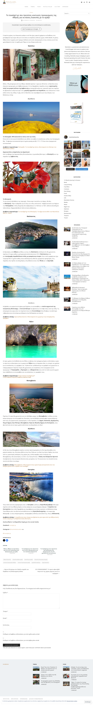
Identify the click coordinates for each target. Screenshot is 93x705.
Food (39, 6)
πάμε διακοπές (45, 562)
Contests (66, 189)
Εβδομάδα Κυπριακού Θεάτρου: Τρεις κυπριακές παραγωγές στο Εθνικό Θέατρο (79, 290)
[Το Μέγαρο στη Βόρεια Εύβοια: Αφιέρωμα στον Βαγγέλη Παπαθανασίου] (67, 299)
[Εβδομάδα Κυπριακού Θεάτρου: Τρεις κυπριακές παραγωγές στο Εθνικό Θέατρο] (67, 289)
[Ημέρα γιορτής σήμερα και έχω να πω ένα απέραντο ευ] (77, 162)
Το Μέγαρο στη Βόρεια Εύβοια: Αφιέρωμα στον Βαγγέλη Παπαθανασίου (81, 299)
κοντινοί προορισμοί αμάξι (24, 562)
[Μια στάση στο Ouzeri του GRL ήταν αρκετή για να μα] (86, 154)
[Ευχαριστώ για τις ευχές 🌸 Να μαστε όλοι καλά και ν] (77, 145)
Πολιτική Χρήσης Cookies (72, 701)
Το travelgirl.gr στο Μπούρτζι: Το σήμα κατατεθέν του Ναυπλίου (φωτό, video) (31, 212)
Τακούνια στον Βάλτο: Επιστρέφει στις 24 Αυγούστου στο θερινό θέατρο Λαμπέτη (81, 309)
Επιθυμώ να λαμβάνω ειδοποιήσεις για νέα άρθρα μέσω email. (21, 640)
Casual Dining (68, 184)
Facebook (6, 664)
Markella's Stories (69, 200)
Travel (33, 6)
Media (66, 202)
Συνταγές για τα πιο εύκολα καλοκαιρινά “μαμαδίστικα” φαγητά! (79, 676)
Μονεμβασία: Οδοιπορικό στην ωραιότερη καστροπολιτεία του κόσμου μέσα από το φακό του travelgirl (29, 465)
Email (5, 618)
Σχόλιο (5, 592)
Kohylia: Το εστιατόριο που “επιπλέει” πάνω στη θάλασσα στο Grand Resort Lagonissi (80, 668)
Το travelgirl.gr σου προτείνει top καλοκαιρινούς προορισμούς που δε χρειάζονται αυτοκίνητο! (48, 551)
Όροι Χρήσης (14, 699)
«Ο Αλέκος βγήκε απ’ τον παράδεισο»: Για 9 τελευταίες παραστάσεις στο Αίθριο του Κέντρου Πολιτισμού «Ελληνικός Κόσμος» (80, 266)
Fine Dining (67, 191)
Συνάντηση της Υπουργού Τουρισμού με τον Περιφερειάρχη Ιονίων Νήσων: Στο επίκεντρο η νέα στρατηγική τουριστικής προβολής (81, 232)
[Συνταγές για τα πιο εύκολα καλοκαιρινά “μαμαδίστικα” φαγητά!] (66, 676)
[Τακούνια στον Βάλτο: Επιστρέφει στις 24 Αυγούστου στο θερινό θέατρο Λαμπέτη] (67, 308)
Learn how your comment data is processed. (38, 647)
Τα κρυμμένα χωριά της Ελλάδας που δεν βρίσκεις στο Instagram (50, 681)
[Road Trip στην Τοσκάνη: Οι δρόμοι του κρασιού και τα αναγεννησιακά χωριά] (36, 668)
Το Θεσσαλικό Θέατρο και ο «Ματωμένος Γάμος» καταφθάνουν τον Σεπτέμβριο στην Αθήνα (81, 244)
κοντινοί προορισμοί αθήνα (10, 562)
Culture (57, 6)
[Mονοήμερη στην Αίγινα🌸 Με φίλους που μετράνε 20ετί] (68, 154)
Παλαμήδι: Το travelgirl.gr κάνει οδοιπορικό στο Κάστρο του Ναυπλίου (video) (29, 147)
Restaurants (67, 213)
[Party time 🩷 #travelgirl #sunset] (77, 154)
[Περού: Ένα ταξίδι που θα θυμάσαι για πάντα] (36, 676)
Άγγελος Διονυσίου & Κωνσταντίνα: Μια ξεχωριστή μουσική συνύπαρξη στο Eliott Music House (81, 255)
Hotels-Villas (47, 6)
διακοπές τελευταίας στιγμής (41, 559)
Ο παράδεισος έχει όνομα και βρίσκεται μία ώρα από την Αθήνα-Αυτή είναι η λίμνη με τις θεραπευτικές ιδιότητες (31, 518)
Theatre (66, 215)
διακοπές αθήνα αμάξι (18, 559)
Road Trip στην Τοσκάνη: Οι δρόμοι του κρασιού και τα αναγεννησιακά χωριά (49, 668)
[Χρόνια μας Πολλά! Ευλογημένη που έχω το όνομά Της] (86, 145)
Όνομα (5, 611)
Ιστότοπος (6, 625)
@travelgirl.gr (7, 533)
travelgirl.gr (12, 525)
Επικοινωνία (23, 699)
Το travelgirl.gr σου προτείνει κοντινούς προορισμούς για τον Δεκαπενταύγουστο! (30, 550)
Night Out (67, 207)
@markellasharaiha (16, 529)
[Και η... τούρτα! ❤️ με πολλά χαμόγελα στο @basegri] (68, 162)
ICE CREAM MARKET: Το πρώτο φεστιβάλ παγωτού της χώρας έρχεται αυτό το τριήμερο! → (47, 571)
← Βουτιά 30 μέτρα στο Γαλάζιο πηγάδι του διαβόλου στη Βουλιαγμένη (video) (16, 570)
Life (65, 198)
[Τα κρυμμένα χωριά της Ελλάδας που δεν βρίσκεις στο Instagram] (36, 682)
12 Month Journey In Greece (72, 180)
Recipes (66, 211)
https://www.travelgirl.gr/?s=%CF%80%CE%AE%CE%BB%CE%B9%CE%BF (19, 376)
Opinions (65, 6)
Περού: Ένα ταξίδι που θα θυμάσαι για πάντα (48, 675)
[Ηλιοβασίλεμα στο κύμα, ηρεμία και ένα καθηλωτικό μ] (68, 145)
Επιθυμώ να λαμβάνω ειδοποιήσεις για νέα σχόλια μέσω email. (21, 634)
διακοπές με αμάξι (29, 559)
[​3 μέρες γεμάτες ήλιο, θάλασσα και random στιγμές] (86, 162)
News (26, 6)
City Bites (66, 187)
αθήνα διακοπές (7, 559)
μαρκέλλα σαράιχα (36, 562)
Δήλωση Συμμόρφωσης (36, 699)
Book (65, 182)
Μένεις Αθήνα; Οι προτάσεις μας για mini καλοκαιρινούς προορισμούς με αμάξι (11, 550)
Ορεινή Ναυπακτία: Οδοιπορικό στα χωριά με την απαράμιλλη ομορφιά (29, 317)
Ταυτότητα (6, 699)
